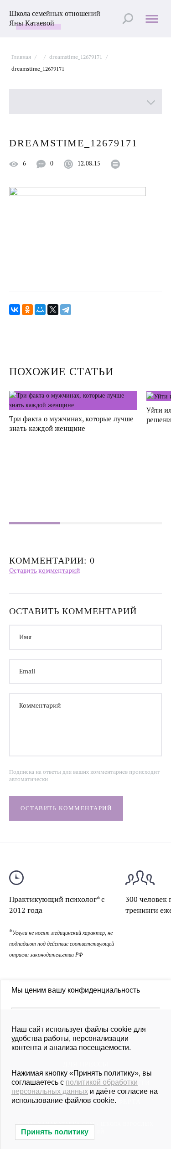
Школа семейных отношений (54, 18)
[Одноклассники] (27, 309)
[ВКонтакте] (14, 309)
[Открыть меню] (151, 18)
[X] (52, 309)
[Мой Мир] (40, 309)
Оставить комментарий (44, 570)
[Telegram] (65, 309)
